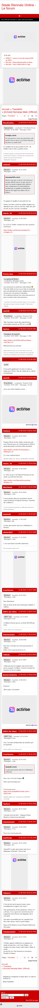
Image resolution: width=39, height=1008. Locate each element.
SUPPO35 (7, 838)
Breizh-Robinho (10, 675)
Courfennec (8, 590)
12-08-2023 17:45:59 (25, 675)
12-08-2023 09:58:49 (25, 274)
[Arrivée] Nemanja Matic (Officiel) (20, 112)
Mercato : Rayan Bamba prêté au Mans (19, 62)
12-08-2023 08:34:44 (25, 164)
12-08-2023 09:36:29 (25, 213)
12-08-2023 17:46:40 (25, 754)
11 (28, 116)
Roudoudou (8, 123)
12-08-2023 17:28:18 (25, 514)
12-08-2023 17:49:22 (25, 804)
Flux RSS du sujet (32, 1000)
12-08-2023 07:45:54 (25, 122)
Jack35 (6, 311)
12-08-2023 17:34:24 (25, 532)
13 (36, 116)
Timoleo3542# (9, 932)
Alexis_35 (7, 213)
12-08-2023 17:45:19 (25, 654)
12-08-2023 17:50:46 (25, 822)
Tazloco (6, 431)
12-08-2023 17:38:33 (25, 611)
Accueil (5, 109)
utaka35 (6, 165)
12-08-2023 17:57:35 (25, 838)
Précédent (11, 116)
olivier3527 (8, 532)
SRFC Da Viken (10, 612)
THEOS (6, 655)
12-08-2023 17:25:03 (25, 463)
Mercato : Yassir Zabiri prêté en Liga (18, 64)
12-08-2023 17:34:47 (25, 590)
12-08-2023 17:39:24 (25, 634)
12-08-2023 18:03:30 (25, 932)
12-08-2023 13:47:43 (25, 311)
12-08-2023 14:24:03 (25, 378)
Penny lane (8, 274)
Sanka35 (7, 514)
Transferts (17, 109)
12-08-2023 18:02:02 (25, 893)
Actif (23, 19)
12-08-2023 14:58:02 (25, 431)
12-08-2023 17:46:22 (25, 731)
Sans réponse (29, 19)
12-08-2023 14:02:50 (25, 329)
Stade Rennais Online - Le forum (19, 6)
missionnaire (9, 635)
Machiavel (7, 487)
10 (24, 116)
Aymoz (6, 329)
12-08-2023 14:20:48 (25, 359)
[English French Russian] (5, 997)
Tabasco (7, 893)
